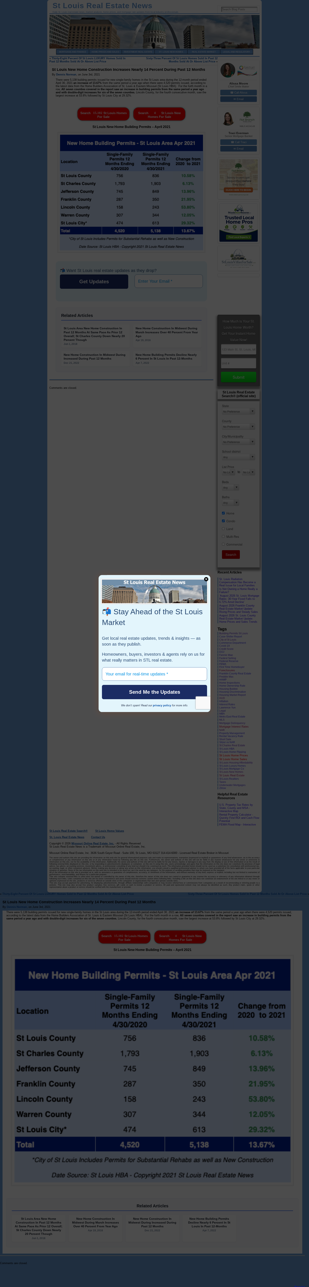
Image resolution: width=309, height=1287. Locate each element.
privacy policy (162, 705)
